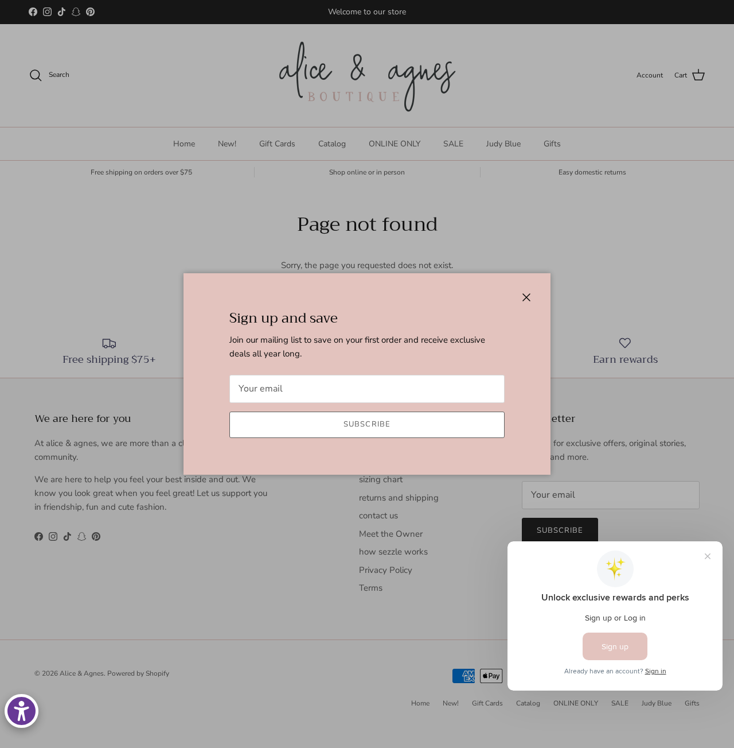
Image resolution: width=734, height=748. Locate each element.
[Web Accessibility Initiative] (21, 711)
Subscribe (366, 424)
